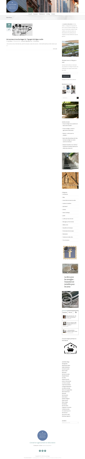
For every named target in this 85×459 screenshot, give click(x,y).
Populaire (64, 312)
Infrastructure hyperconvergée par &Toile (53, 457)
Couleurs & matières (67, 203)
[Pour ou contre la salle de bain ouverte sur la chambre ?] (64, 322)
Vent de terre (64, 412)
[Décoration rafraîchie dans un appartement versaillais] (69, 87)
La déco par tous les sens (68, 218)
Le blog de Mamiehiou (66, 386)
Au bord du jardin (65, 369)
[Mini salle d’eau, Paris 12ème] (73, 87)
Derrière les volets (66, 374)
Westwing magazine (66, 416)
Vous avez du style (66, 414)
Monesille (64, 393)
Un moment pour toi (66, 410)
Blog (26, 41)
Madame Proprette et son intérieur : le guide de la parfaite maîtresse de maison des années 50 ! (70, 146)
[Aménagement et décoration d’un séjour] (69, 92)
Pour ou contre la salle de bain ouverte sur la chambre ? (71, 323)
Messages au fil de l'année (68, 221)
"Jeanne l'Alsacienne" (47, 445)
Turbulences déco (65, 409)
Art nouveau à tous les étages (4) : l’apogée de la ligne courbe (24, 39)
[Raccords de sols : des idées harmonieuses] (64, 316)
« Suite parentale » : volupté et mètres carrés (72, 331)
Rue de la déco (65, 405)
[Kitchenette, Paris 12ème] (64, 92)
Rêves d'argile (65, 402)
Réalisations (65, 234)
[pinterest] (45, 451)
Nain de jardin (65, 395)
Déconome (64, 372)
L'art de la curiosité (66, 382)
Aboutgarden (64, 363)
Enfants (64, 209)
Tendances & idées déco (68, 237)
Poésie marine (65, 400)
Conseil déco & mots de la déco (69, 200)
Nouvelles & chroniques (68, 227)
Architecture (23, 41)
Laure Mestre (10, 41)
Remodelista (64, 403)
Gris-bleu (64, 377)
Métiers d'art (30, 41)
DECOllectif (65, 206)
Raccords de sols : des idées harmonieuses (71, 316)
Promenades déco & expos (68, 231)
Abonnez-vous (66, 76)
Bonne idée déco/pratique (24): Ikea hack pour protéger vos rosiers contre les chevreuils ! (70, 140)
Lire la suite (55, 48)
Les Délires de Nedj (66, 388)
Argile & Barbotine (66, 367)
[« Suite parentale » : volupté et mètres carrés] (64, 330)
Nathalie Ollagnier (66, 398)
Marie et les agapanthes (67, 389)
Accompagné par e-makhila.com (39, 457)
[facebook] (40, 451)
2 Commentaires (36, 41)
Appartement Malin (66, 365)
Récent (70, 312)
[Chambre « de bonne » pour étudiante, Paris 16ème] (64, 87)
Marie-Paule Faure (66, 391)
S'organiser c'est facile (66, 407)
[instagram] (42, 451)
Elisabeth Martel (65, 375)
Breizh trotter (65, 370)
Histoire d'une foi (65, 379)
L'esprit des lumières (66, 384)
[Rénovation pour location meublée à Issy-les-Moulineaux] (73, 92)
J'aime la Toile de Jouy (66, 381)
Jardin (64, 215)
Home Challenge (66, 212)
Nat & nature (64, 396)
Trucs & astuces (66, 240)
